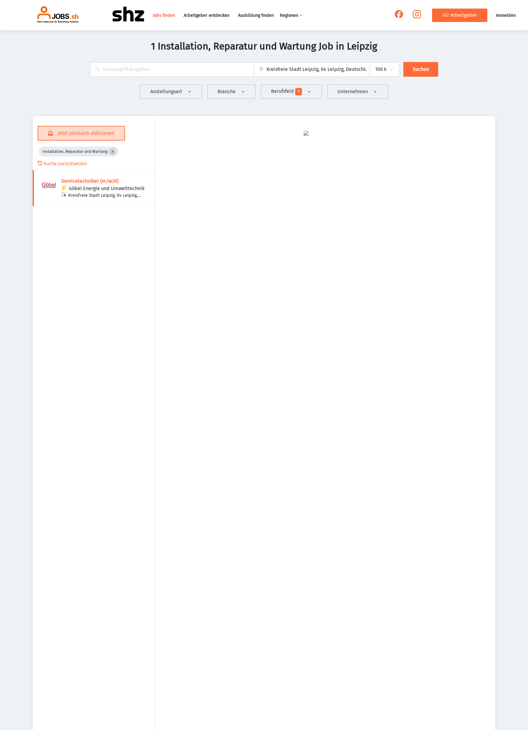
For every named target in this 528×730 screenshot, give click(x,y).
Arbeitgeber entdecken (206, 15)
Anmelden (506, 15)
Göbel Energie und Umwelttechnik (107, 188)
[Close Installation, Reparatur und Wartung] (112, 151)
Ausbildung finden (256, 15)
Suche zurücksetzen (65, 164)
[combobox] (172, 69)
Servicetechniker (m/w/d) (90, 181)
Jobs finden (164, 15)
